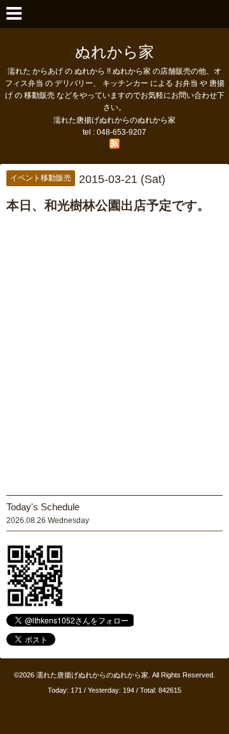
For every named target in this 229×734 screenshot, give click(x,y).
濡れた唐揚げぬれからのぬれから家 (92, 675)
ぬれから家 (114, 51)
